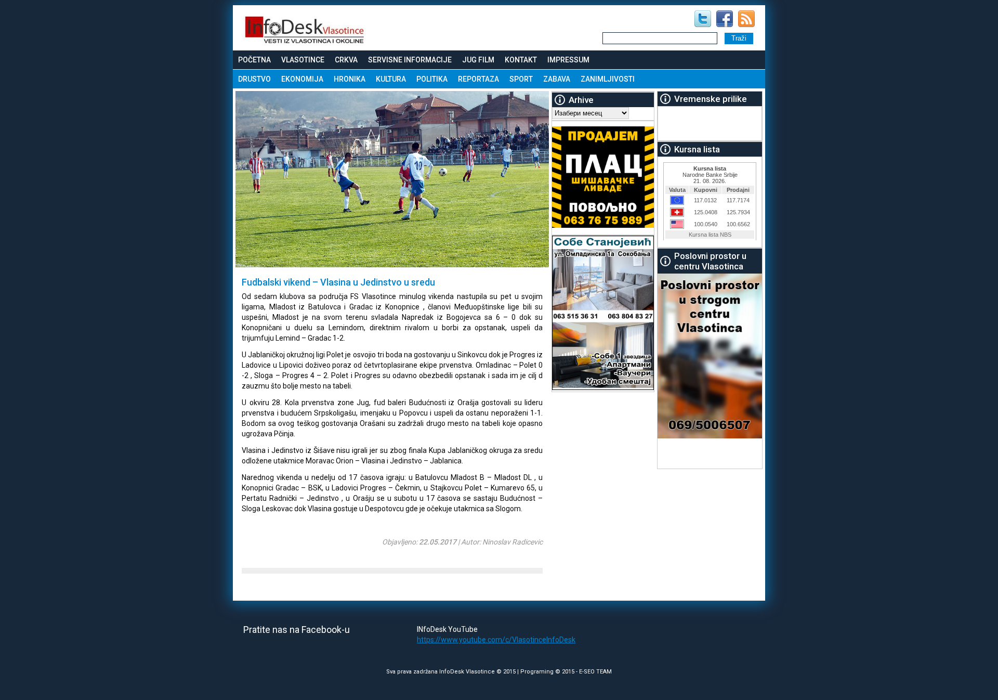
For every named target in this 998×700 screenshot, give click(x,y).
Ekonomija (302, 79)
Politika (432, 79)
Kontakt (521, 60)
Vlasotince (302, 60)
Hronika (349, 79)
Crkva (346, 60)
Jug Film (478, 60)
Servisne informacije (410, 60)
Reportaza (478, 79)
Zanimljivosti (608, 79)
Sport (521, 79)
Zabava (556, 79)
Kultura (391, 79)
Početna (254, 60)
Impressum (568, 60)
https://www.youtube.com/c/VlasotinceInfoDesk (496, 640)
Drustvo (254, 79)
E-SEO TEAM (595, 671)
